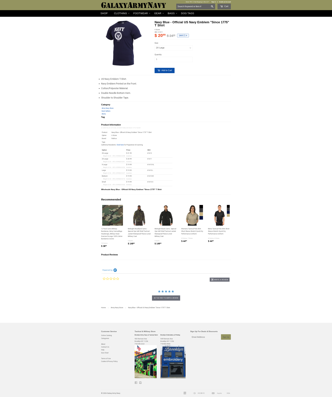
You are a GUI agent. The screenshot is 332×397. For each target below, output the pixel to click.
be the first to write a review (166, 298)
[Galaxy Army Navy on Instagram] (140, 383)
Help (102, 350)
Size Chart (105, 353)
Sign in (213, 2)
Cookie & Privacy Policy (109, 361)
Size (156, 43)
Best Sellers (106, 111)
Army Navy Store (107, 108)
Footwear (140, 13)
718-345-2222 (139, 344)
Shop (104, 13)
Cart (226, 6)
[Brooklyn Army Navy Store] (146, 378)
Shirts (104, 114)
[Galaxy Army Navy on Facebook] (136, 383)
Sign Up (226, 337)
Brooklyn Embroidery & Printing (170, 335)
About (103, 344)
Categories (105, 338)
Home (103, 308)
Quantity (158, 55)
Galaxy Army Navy (113, 393)
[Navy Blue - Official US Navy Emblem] (123, 43)
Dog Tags (187, 13)
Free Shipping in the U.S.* (201, 2)
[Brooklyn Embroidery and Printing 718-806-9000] (173, 378)
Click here (120, 145)
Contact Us (105, 347)
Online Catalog (106, 335)
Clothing (120, 13)
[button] (220, 280)
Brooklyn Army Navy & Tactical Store (146, 335)
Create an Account (225, 2)
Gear (157, 13)
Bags (171, 13)
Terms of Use (106, 358)
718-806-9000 (165, 344)
